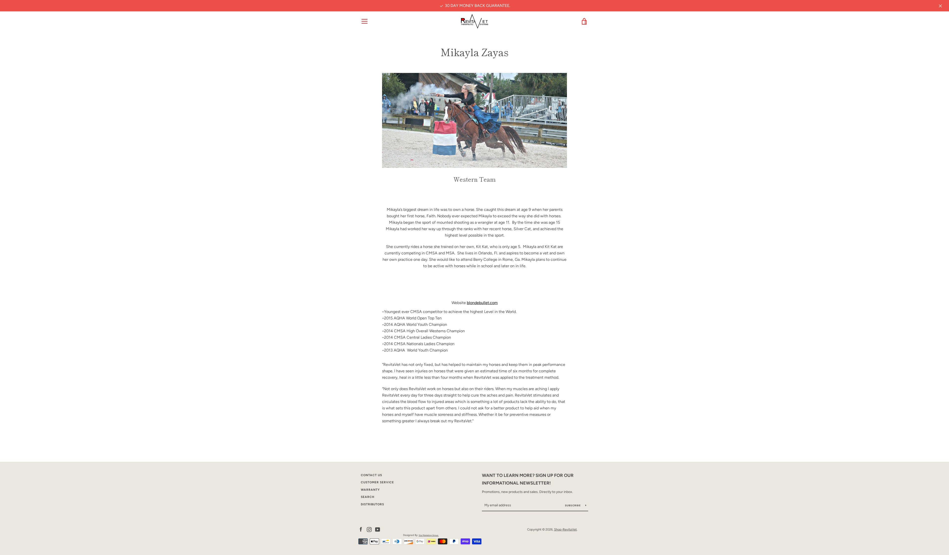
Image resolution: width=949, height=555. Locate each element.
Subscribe (573, 505)
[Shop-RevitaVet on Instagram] (369, 529)
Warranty (370, 489)
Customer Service (377, 482)
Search (367, 497)
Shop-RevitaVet (565, 529)
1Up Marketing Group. (429, 535)
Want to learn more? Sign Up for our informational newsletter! (528, 479)
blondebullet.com (482, 302)
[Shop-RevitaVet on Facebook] (360, 529)
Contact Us (371, 475)
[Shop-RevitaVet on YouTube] (377, 529)
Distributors (372, 504)
